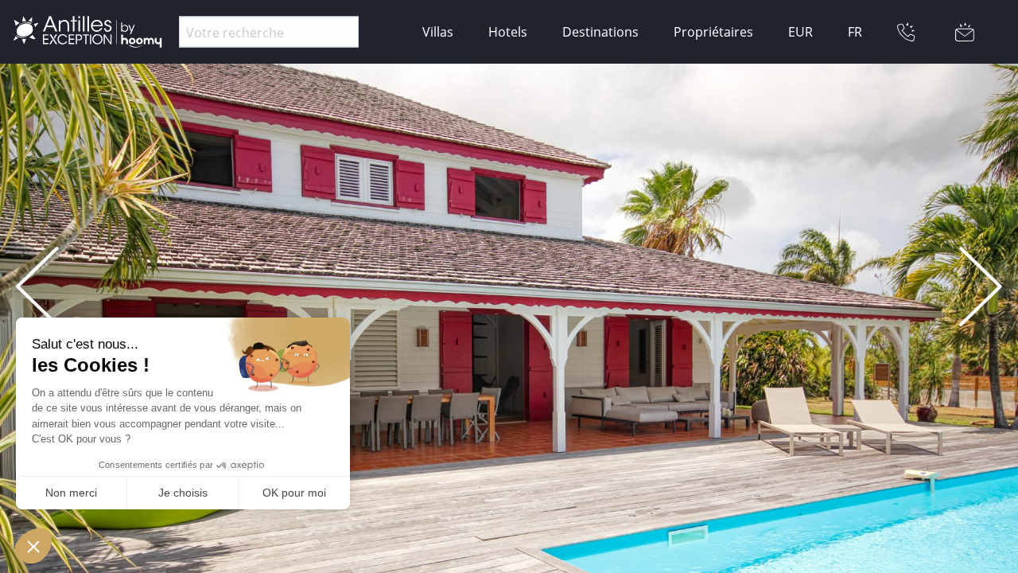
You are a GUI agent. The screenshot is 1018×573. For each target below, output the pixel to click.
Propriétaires (713, 32)
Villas (437, 32)
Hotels (507, 32)
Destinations (600, 32)
